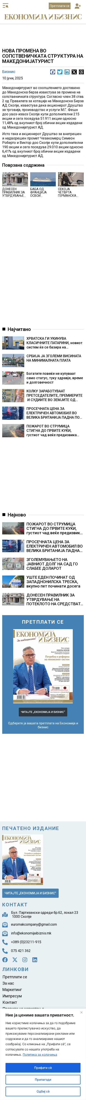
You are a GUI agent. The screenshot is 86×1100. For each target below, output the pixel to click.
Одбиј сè (43, 1091)
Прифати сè (43, 1068)
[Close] (81, 1012)
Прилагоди (43, 1079)
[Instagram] (25, 959)
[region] (43, 1054)
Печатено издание (30, 828)
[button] (78, 6)
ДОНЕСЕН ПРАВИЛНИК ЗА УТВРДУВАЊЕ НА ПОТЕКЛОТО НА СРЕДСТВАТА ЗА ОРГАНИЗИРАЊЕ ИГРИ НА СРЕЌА (54, 604)
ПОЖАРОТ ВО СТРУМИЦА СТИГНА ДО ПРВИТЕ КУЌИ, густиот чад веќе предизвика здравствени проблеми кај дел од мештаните (52, 430)
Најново (17, 515)
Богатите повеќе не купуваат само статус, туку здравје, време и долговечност (54, 377)
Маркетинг (12, 989)
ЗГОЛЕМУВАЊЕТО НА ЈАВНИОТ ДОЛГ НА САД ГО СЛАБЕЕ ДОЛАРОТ (52, 564)
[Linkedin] (34, 959)
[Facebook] (5, 959)
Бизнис (8, 71)
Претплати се (14, 977)
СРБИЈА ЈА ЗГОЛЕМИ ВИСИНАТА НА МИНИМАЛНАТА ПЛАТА (53, 358)
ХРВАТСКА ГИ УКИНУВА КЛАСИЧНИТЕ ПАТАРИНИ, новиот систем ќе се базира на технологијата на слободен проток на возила (54, 343)
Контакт (9, 1002)
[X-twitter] (15, 959)
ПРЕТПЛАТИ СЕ (43, 622)
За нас (8, 983)
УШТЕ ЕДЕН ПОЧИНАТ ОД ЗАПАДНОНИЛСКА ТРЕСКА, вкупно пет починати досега (53, 581)
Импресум (12, 996)
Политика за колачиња (40, 1054)
